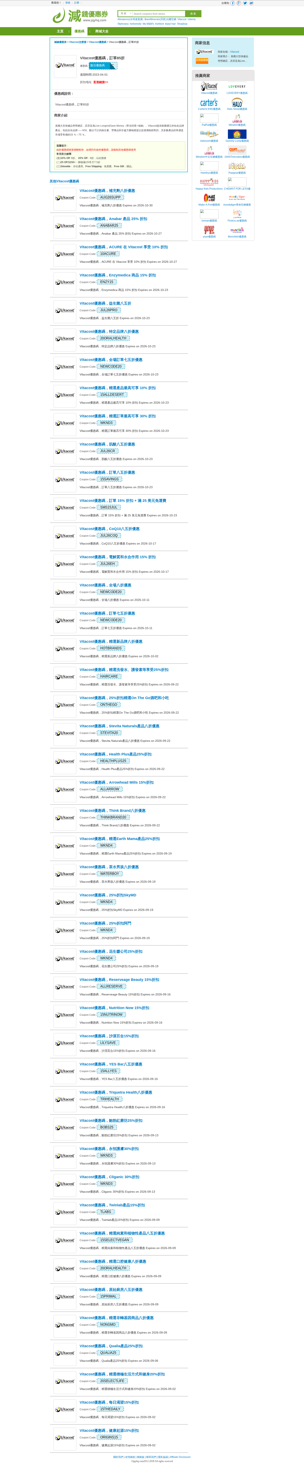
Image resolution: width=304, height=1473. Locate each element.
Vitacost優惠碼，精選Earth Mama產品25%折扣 (120, 839)
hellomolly (135, 23)
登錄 (67, 2)
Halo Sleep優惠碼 (237, 109)
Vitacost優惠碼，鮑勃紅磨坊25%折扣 (111, 1120)
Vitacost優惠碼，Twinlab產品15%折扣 (112, 1205)
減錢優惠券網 (81, 14)
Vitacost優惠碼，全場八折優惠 (105, 585)
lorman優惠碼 (209, 220)
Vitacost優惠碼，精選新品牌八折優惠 (111, 641)
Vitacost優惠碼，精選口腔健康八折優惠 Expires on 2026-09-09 (120, 1276)
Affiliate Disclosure (180, 1457)
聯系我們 (151, 1457)
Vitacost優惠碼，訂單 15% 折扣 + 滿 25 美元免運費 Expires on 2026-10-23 (128, 515)
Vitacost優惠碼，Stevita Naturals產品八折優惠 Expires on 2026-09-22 (125, 740)
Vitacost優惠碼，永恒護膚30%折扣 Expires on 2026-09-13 (118, 1163)
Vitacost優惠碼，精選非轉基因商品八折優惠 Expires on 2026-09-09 (123, 1332)
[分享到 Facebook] (232, 3)
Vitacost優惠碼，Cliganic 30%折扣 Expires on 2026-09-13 (117, 1191)
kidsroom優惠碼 (209, 140)
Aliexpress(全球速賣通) (130, 19)
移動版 (140, 1457)
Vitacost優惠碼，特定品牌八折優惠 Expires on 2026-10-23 (118, 346)
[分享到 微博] (251, 3)
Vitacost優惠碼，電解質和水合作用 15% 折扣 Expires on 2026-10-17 (124, 571)
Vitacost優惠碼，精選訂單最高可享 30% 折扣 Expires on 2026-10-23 (124, 430)
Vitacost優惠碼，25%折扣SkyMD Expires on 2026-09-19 (116, 909)
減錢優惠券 (60, 42)
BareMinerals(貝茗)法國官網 (160, 19)
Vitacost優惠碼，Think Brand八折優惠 (113, 811)
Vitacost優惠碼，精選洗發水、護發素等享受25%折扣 (124, 670)
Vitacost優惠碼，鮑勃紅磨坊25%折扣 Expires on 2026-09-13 (119, 1135)
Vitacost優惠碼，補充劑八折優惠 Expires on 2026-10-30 (116, 205)
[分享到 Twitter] (245, 3)
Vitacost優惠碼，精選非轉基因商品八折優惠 (117, 1318)
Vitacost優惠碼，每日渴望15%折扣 (109, 1402)
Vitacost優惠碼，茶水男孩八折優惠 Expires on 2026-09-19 (118, 881)
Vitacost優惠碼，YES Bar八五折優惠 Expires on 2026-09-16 (119, 1079)
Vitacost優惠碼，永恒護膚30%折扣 (109, 1149)
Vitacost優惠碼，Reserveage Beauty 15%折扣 (119, 980)
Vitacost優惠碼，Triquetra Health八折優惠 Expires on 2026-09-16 (122, 1107)
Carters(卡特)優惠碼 (209, 109)
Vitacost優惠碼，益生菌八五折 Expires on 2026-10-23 (115, 318)
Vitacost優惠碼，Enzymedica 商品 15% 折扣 (118, 275)
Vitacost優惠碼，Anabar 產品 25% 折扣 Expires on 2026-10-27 (121, 233)
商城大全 (102, 31)
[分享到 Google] (239, 3)
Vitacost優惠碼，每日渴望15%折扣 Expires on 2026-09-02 (118, 1417)
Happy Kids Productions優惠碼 (209, 191)
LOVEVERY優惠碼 (237, 93)
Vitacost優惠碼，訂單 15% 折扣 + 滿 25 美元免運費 (123, 501)
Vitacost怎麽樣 (77, 42)
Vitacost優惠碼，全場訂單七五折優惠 (111, 360)
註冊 (76, 2)
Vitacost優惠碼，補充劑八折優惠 (107, 191)
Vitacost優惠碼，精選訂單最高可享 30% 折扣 (118, 416)
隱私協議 (163, 1457)
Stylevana (123, 23)
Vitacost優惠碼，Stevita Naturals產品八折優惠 (119, 726)
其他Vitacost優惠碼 (64, 181)
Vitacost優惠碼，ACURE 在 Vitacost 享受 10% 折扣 (124, 247)
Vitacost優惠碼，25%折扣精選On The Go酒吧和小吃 (124, 698)
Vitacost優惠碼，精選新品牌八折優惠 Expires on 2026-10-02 (119, 656)
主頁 (60, 31)
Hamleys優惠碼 (209, 172)
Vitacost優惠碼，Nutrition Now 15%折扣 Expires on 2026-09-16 (121, 1022)
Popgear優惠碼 (237, 172)
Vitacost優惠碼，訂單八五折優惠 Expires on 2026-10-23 (116, 487)
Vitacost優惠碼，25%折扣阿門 (105, 923)
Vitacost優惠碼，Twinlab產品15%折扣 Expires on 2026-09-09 (120, 1219)
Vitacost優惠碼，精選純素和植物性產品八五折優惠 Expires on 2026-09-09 (128, 1248)
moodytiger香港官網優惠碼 (237, 207)
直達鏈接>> (100, 82)
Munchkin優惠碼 (237, 236)
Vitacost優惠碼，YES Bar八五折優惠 (111, 1064)
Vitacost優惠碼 (97, 42)
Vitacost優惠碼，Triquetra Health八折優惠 (116, 1092)
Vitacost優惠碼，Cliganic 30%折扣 (109, 1177)
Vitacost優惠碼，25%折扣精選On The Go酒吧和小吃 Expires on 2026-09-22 (129, 712)
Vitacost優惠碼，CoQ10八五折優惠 (110, 529)
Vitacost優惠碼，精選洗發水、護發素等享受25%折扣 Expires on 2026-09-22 (129, 684)
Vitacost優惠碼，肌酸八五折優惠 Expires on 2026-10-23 (116, 459)
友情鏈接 (130, 1457)
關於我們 (118, 1457)
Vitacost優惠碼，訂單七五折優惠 (107, 613)
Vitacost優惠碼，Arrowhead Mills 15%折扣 (117, 782)
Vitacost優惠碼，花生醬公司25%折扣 (111, 951)
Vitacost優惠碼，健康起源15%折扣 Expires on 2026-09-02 (118, 1445)
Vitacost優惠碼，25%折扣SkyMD (108, 895)
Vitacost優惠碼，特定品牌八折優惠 (109, 331)
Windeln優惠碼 (237, 124)
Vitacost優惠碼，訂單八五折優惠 (107, 472)
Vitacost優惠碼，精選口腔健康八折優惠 (113, 1261)
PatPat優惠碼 (209, 124)
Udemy (192, 19)
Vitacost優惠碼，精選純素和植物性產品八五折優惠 (122, 1233)
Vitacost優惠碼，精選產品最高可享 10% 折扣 (118, 388)
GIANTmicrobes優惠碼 (237, 156)
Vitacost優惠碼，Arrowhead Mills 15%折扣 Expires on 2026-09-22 (123, 797)
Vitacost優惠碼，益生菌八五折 (105, 303)
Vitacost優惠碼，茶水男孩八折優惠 (109, 867)
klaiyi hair (170, 23)
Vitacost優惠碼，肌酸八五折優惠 (107, 444)
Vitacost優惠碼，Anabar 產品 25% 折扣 (113, 219)
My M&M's (148, 23)
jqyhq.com (138, 1461)
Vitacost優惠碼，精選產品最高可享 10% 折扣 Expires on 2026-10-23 (124, 402)
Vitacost (181, 19)
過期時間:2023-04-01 (94, 74)
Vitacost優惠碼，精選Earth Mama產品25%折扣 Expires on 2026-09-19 (126, 853)
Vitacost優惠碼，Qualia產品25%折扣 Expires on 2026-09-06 (119, 1360)
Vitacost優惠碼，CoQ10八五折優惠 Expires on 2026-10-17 (118, 543)
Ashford (159, 23)
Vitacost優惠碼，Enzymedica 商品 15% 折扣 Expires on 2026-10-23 (124, 290)
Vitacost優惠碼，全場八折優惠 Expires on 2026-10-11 (115, 600)
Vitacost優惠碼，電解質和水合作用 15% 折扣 (118, 557)
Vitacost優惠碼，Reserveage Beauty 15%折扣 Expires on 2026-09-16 (125, 994)
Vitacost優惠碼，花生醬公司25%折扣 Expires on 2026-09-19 (119, 966)
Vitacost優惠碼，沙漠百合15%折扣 (109, 1036)
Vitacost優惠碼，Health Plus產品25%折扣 (116, 754)
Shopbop (182, 23)
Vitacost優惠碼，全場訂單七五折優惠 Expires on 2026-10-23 (119, 374)
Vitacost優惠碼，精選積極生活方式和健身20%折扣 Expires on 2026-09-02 (128, 1389)
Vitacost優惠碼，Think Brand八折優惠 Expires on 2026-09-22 (120, 825)
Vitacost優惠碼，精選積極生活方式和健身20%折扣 (122, 1374)
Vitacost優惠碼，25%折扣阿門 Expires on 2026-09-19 (115, 938)
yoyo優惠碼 (209, 236)
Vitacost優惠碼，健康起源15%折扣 (109, 1430)
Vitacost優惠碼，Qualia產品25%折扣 (111, 1346)
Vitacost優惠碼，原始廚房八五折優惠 (111, 1290)
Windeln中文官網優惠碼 (209, 156)
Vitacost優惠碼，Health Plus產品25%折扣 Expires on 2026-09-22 (122, 769)
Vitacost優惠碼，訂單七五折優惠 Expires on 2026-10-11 (116, 628)
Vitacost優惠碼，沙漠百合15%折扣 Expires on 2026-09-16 (118, 1050)
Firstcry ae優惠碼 (237, 220)
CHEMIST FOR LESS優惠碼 (237, 191)
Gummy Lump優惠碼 (237, 140)
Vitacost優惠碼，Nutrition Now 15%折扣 (114, 1008)
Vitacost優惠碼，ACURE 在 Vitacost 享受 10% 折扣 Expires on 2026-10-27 (128, 261)
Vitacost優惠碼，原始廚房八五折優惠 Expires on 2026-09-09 (119, 1304)
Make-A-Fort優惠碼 (209, 204)
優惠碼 (79, 31)
